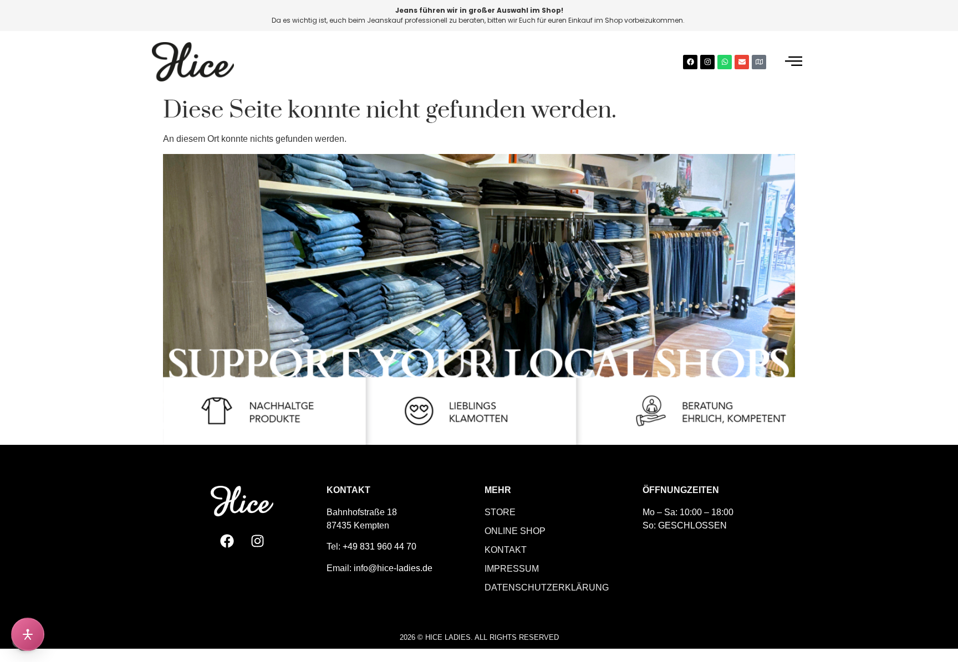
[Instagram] (707, 62)
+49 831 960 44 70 (379, 546)
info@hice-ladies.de (393, 568)
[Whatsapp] (724, 62)
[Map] (759, 62)
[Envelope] (742, 62)
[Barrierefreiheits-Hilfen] (27, 634)
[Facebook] (690, 62)
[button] (793, 62)
